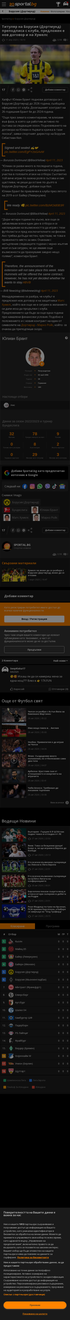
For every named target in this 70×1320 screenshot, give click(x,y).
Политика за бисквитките (33, 1257)
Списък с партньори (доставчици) (24, 1294)
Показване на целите (35, 1313)
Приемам (35, 1305)
